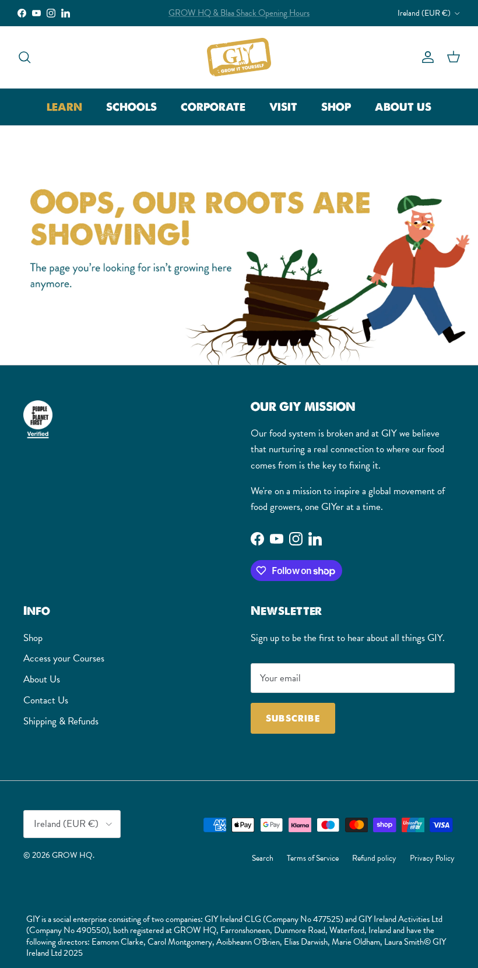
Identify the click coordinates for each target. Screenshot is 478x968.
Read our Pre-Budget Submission (239, 17)
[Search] (24, 57)
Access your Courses (63, 658)
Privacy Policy (432, 858)
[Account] (425, 57)
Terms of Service (313, 858)
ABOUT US (403, 107)
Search (262, 858)
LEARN (64, 107)
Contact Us (45, 700)
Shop (33, 638)
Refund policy (374, 858)
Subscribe (293, 718)
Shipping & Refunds (61, 721)
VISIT (283, 107)
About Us (41, 679)
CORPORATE (213, 107)
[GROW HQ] (239, 57)
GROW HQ (72, 855)
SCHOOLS (131, 107)
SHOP (336, 107)
